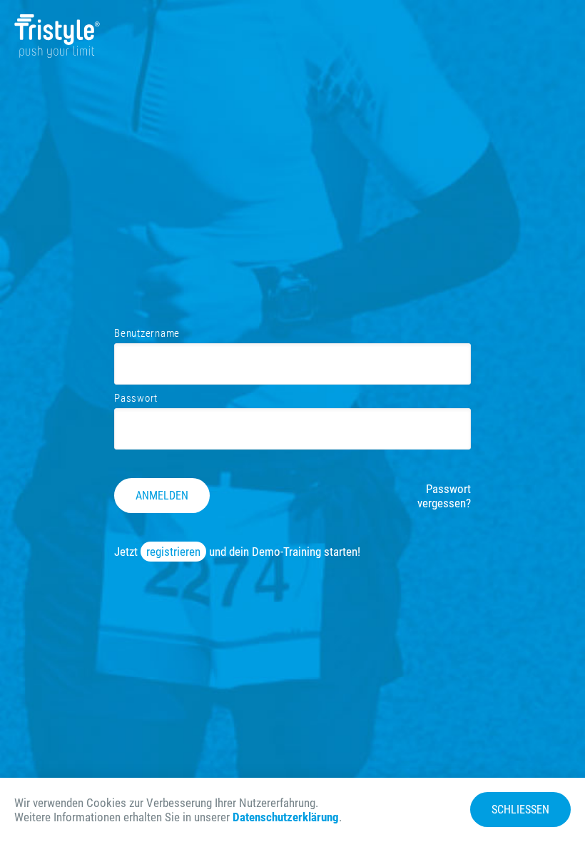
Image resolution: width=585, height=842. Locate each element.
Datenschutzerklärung (286, 817)
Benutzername (147, 333)
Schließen (520, 809)
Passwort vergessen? (444, 496)
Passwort (136, 398)
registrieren (173, 551)
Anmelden (162, 495)
